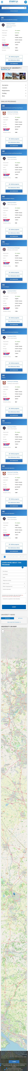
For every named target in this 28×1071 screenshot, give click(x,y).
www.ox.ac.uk (9, 27)
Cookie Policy (11, 1058)
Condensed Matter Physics (8, 198)
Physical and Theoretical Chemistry (10, 332)
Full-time (17, 32)
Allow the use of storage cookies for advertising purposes (14, 1063)
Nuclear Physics (5, 243)
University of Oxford (10, 23)
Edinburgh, (9, 249)
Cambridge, (9, 113)
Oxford (7, 25)
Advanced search (14, 11)
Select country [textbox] (6, 583)
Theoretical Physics (6, 422)
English (16, 35)
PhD (2, 17)
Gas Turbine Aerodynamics (8, 468)
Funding (4, 93)
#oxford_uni (5, 69)
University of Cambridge (12, 112)
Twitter (21, 618)
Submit (14, 607)
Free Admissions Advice (14, 60)
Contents (4, 88)
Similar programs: (8, 101)
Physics (3, 377)
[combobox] (14, 583)
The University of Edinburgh (13, 248)
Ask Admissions (14, 145)
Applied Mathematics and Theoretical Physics (12, 107)
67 (23, 556)
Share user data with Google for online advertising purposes (14, 1066)
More (3, 96)
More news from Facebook (13, 622)
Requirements (6, 90)
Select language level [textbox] (7, 586)
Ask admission (14, 63)
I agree (14, 1061)
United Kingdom (13, 25)
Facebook (8, 618)
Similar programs (15, 56)
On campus (17, 30)
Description (5, 85)
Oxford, (9, 159)
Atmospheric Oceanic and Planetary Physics (12, 153)
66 (20, 556)
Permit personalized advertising (14, 1068)
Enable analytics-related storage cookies (14, 1069)
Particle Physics (5, 286)
